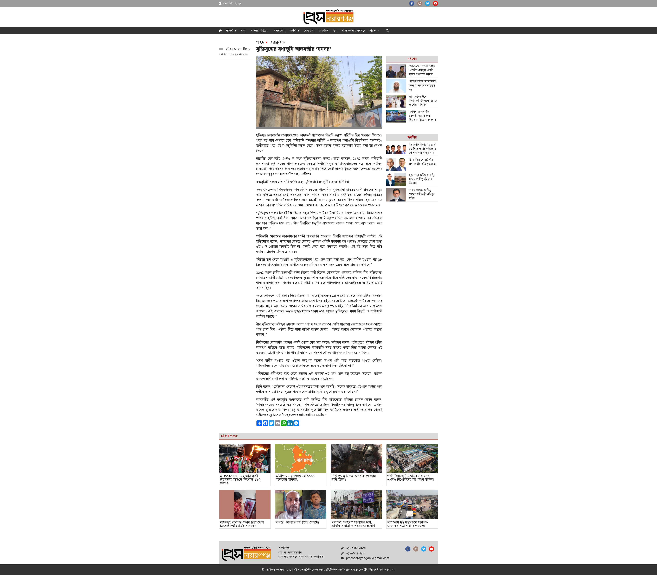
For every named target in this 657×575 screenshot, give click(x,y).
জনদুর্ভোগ (279, 30)
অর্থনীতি (294, 30)
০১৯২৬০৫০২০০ (355, 553)
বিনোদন (323, 30)
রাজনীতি (231, 30)
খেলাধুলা (309, 30)
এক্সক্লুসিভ (277, 42)
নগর (243, 30)
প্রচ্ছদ (260, 42)
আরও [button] (373, 30)
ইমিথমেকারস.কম (386, 569)
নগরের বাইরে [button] (259, 30)
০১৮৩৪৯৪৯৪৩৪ (355, 548)
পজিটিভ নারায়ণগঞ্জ (353, 30)
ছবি (335, 30)
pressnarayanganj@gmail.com (367, 558)
